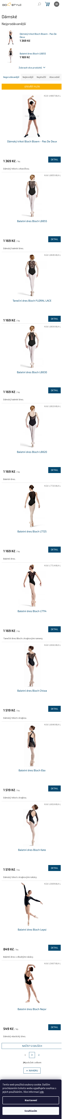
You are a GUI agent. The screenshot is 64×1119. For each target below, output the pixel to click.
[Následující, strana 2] (32, 1055)
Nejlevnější (28, 77)
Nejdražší (41, 77)
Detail (54, 159)
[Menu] (56, 4)
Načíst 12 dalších (32, 1045)
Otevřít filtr (32, 86)
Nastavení (31, 1100)
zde (42, 1092)
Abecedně (54, 77)
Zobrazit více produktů (30, 67)
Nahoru (33, 1070)
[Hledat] (39, 4)
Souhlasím (30, 1111)
